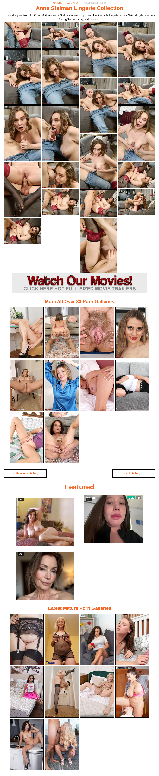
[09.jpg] (22, 133)
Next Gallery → (134, 473)
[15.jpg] (98, 203)
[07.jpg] (98, 105)
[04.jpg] (136, 49)
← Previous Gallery (25, 473)
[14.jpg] (60, 175)
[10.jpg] (60, 133)
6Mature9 (57, 2)
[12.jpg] (136, 133)
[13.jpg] (22, 189)
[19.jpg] (98, 245)
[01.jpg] (22, 35)
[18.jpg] (60, 202)
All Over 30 (72, 2)
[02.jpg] (60, 35)
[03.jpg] (98, 49)
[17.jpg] (22, 231)
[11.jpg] (98, 162)
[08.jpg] (136, 91)
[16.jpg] (136, 175)
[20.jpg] (136, 202)
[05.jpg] (22, 77)
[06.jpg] (60, 77)
